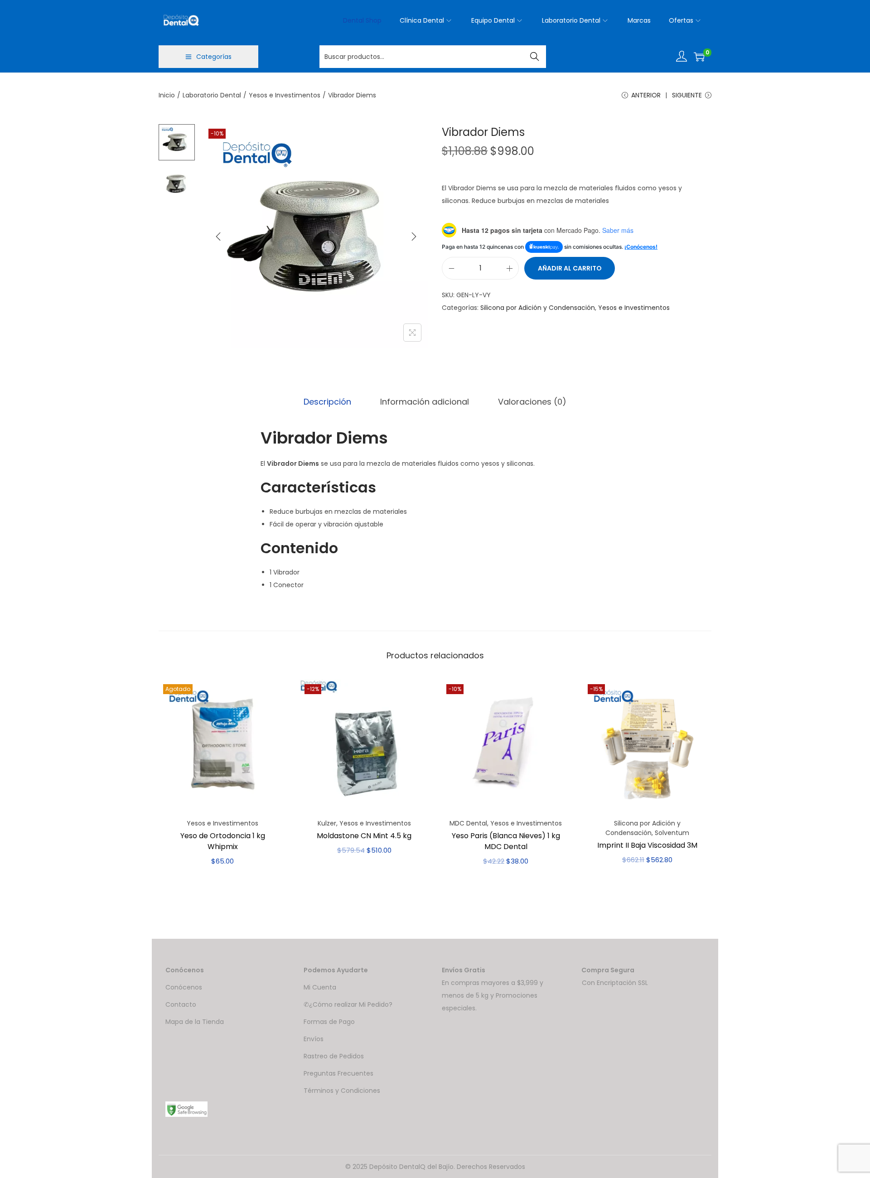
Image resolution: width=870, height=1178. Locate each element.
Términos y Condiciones (342, 1090)
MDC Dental (468, 823)
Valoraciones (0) (532, 401)
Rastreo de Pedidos (334, 1056)
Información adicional (424, 401)
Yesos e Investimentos (284, 95)
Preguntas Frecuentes (338, 1073)
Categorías (214, 56)
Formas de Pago (329, 1021)
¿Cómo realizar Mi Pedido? (350, 1004)
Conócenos (183, 987)
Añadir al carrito (570, 268)
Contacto (180, 1004)
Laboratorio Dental (212, 95)
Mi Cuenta (320, 987)
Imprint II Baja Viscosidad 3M (647, 845)
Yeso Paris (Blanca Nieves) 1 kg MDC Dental (506, 841)
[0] (699, 56)
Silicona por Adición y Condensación (537, 307)
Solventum (672, 832)
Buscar (535, 56)
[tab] (327, 402)
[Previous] (218, 236)
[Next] (414, 236)
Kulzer (327, 823)
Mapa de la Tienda (194, 1021)
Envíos (314, 1038)
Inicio (167, 95)
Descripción (327, 401)
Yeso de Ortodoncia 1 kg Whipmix (222, 841)
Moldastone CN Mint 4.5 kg (364, 835)
